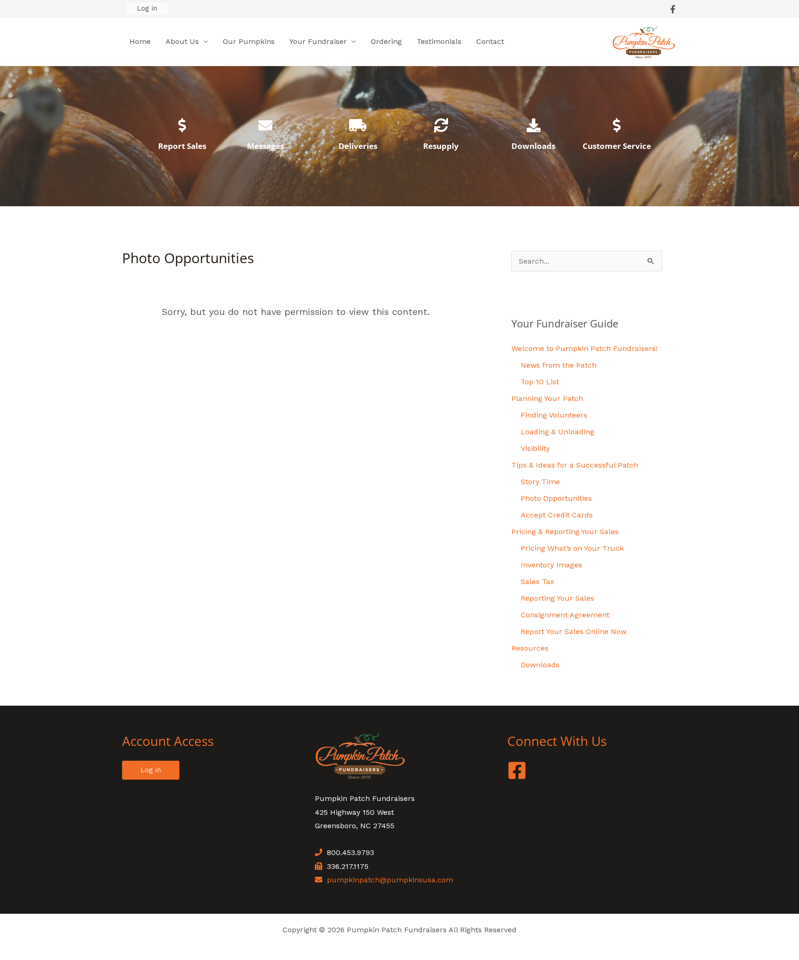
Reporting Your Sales (557, 598)
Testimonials (439, 41)
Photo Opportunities (556, 498)
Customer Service (617, 146)
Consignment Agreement (565, 614)
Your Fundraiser (318, 41)
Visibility (535, 448)
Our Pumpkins (249, 41)
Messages (265, 146)
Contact (490, 41)
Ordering (386, 41)
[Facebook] (673, 9)
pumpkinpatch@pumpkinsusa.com (390, 879)
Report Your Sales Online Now (574, 631)
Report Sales (182, 146)
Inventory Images (551, 564)
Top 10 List (540, 381)
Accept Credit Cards (557, 515)
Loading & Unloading (557, 431)
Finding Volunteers (554, 415)
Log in (147, 8)
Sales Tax (537, 581)
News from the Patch (558, 365)
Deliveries (357, 146)
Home (140, 41)
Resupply (441, 146)
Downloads (533, 146)
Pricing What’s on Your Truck (572, 548)
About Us (182, 41)
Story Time (540, 481)
